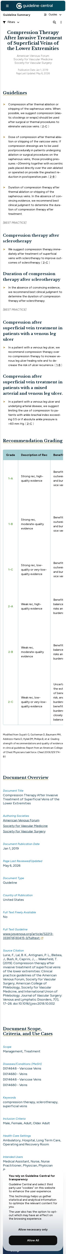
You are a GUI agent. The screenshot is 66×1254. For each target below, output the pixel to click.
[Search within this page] (54, 22)
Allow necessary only (33, 1229)
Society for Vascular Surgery (24, 831)
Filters (11, 22)
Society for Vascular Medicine (25, 826)
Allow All (33, 1240)
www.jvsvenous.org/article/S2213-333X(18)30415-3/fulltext (28, 936)
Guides (53, 14)
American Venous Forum (21, 820)
